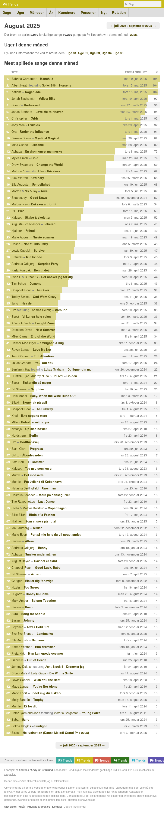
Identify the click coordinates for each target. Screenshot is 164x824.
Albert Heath (20, 85)
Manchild (46, 78)
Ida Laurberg (20, 528)
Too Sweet (31, 587)
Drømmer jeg (75, 666)
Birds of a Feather (42, 514)
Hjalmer (17, 230)
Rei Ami (58, 376)
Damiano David (22, 330)
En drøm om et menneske (43, 151)
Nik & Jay (31, 191)
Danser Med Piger (24, 343)
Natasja (17, 429)
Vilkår (21, 806)
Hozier (16, 587)
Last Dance (46, 501)
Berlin (33, 435)
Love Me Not (42, 349)
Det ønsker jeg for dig (57, 277)
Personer (88, 12)
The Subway (44, 409)
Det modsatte (34, 475)
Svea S (16, 277)
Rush (29, 607)
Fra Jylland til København (43, 481)
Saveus (17, 541)
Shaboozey (19, 197)
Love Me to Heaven (49, 112)
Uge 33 (95, 53)
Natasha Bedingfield (25, 488)
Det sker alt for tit (43, 204)
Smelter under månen (40, 554)
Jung (15, 303)
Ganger (17, 581)
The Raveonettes (23, 501)
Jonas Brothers (22, 112)
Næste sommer (43, 237)
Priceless (53, 171)
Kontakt (57, 806)
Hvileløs (34, 125)
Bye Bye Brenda (22, 633)
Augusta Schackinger (26, 224)
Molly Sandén (21, 699)
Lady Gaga (38, 673)
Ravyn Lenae (20, 349)
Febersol (50, 224)
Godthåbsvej (29, 442)
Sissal (15, 732)
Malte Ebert (19, 534)
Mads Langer (20, 686)
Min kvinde (34, 257)
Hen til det (41, 270)
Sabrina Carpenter (24, 78)
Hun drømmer (45, 647)
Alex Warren (20, 178)
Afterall (30, 541)
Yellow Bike (47, 98)
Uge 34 (107, 53)
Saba (15, 719)
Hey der (27, 303)
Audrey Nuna (40, 376)
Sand (25, 719)
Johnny (28, 620)
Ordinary (37, 178)
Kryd (15, 415)
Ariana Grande (21, 323)
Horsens (65, 85)
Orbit (34, 118)
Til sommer (36, 462)
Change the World (50, 164)
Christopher (19, 118)
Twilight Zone (45, 323)
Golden (71, 376)
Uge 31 (71, 53)
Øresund (61, 310)
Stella (15, 508)
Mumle (16, 475)
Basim (16, 620)
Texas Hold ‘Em (38, 627)
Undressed (32, 105)
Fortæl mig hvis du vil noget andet (56, 534)
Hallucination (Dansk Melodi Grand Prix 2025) (56, 732)
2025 (133, 34)
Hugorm (17, 594)
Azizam (36, 574)
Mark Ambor (20, 600)
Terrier (37, 528)
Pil (13, 211)
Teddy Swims (20, 296)
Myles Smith (20, 158)
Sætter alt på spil (34, 402)
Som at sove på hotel (40, 521)
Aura (44, 191)
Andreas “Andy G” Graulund (36, 770)
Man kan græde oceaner (45, 653)
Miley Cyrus (19, 336)
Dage (7, 12)
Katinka (17, 92)
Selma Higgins (21, 726)
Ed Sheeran (20, 389)
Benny (42, 547)
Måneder (37, 12)
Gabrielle (18, 660)
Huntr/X (17, 376)
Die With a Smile (61, 673)
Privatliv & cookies (38, 806)
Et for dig (31, 706)
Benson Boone (21, 138)
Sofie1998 (49, 85)
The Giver (42, 290)
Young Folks (91, 713)
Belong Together (44, 600)
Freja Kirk (18, 653)
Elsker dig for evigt (39, 581)
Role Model (19, 396)
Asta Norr (18, 462)
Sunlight (40, 726)
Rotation (119, 12)
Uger (20, 12)
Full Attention (44, 356)
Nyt (104, 12)
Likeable (37, 145)
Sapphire (37, 389)
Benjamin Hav (21, 369)
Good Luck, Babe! (48, 567)
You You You (44, 363)
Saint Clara (19, 448)
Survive (39, 250)
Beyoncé (17, 627)
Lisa (41, 171)
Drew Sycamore (22, 164)
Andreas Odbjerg (23, 263)
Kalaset (17, 217)
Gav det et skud (45, 561)
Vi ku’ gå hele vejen (36, 316)
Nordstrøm (19, 435)
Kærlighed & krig (52, 343)
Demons (35, 283)
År (51, 12)
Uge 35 (118, 53)
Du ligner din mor (80, 369)
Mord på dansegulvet (54, 495)
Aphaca (17, 151)
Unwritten (49, 488)
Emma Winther (22, 647)
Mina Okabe (20, 145)
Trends (10, 4)
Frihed (30, 230)
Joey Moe (18, 125)
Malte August (20, 237)
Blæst (15, 316)
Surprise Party (48, 263)
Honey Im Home (37, 594)
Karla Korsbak (21, 270)
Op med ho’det (36, 429)
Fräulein (17, 257)
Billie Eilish (19, 514)
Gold (34, 158)
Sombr (16, 105)
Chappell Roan (22, 290)
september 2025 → (142, 25)
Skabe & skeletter (37, 217)
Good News (38, 197)
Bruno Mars (19, 673)
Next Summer (45, 330)
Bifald (15, 402)
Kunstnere (66, 12)
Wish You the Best (47, 680)
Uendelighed (41, 184)
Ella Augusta (20, 184)
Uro (14, 310)
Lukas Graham (22, 363)
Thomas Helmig (40, 310)
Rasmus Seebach (23, 495)
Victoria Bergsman (66, 713)
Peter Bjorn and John (26, 713)
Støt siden (10, 806)
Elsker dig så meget (36, 382)
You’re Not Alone (45, 686)
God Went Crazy (44, 296)
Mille (15, 422)
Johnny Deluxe (22, 666)
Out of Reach (36, 660)
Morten (16, 191)
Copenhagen (57, 508)
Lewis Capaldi (21, 250)
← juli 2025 (118, 25)
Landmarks (45, 633)
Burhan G (31, 277)
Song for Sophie (33, 614)
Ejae (26, 376)
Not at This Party (36, 244)
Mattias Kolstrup (33, 508)
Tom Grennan (21, 356)
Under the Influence (34, 131)
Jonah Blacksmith (23, 98)
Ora (14, 131)
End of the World (43, 336)
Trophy (38, 699)
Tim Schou (19, 283)
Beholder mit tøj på (35, 422)
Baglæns (38, 640)
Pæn (21, 211)
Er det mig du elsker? (46, 693)
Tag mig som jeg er (39, 468)
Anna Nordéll (54, 666)
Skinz (15, 455)
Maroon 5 (18, 171)
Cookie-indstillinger (75, 806)
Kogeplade (33, 92)
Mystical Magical (47, 138)
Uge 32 (83, 53)
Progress (36, 448)
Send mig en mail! (78, 770)
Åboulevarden (32, 455)
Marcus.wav (20, 204)
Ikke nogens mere (34, 415)
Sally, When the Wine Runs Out (53, 396)
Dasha (16, 244)
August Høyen (21, 561)
